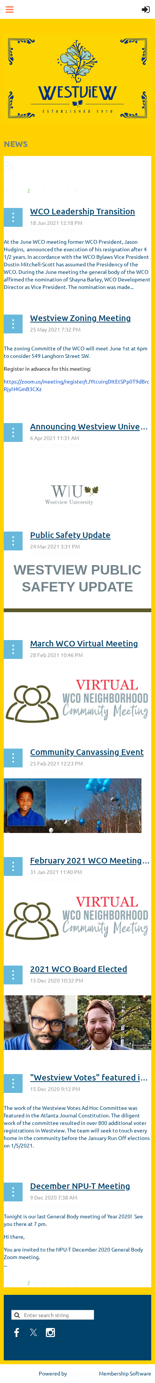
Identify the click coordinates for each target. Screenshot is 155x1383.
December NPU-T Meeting (80, 1186)
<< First (7, 190)
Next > (68, 190)
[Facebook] (16, 1332)
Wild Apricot (83, 1373)
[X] (33, 1332)
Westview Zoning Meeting (80, 318)
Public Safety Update (70, 535)
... (59, 190)
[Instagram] (50, 1332)
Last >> (75, 190)
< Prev (14, 190)
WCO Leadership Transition (82, 211)
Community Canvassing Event (87, 752)
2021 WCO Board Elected (78, 969)
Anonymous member (54, 229)
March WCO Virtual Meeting (84, 643)
